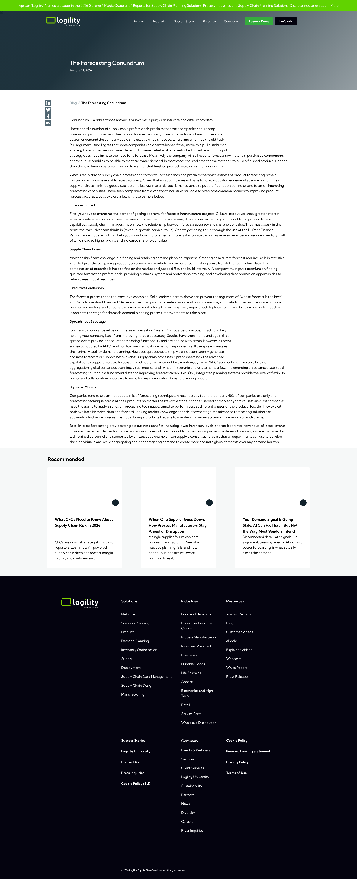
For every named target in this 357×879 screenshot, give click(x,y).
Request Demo (259, 21)
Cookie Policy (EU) (135, 783)
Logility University (136, 751)
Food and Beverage (196, 614)
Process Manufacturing (199, 637)
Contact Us (130, 762)
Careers (187, 821)
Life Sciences (191, 673)
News (185, 804)
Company (231, 21)
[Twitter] (48, 110)
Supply (126, 659)
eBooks (232, 641)
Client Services (192, 768)
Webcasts (233, 659)
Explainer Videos (239, 650)
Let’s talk (285, 21)
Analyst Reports (238, 614)
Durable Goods (193, 664)
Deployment (131, 667)
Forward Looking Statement (248, 751)
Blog (73, 103)
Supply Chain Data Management (146, 676)
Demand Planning (135, 641)
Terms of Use (236, 773)
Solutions (139, 21)
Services (187, 759)
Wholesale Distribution (199, 722)
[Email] (48, 123)
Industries (160, 21)
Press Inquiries (132, 773)
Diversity (188, 812)
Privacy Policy (237, 762)
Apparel (187, 682)
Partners (187, 795)
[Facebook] (48, 116)
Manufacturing (132, 694)
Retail (185, 705)
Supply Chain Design (137, 685)
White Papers (236, 667)
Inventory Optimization (139, 650)
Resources (210, 21)
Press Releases (237, 676)
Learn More (330, 5)
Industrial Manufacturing (200, 646)
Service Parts (191, 714)
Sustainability (191, 786)
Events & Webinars (195, 750)
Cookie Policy (236, 740)
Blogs (230, 623)
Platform (128, 614)
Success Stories (184, 21)
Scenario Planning (135, 623)
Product (127, 632)
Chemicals (189, 655)
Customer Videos (239, 632)
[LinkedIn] (48, 103)
